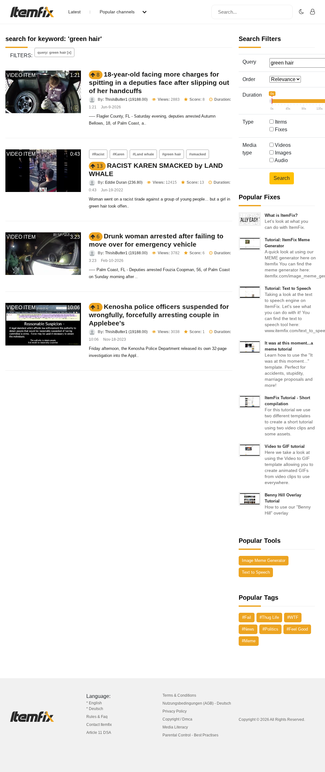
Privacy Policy (174, 711)
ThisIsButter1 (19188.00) (126, 99)
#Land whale (143, 154)
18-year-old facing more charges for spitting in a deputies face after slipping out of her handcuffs (159, 82)
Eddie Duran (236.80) (124, 182)
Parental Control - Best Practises (190, 735)
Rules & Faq (97, 716)
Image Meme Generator (263, 560)
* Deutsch (94, 709)
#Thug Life (269, 617)
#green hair (171, 154)
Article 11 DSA (98, 732)
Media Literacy (175, 727)
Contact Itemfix (99, 724)
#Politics (270, 629)
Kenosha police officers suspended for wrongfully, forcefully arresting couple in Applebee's (159, 315)
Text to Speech (256, 572)
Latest (74, 11)
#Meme (248, 641)
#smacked (197, 154)
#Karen (118, 154)
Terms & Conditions (179, 695)
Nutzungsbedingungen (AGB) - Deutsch (196, 703)
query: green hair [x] (54, 52)
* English (94, 703)
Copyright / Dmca (177, 719)
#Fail (246, 617)
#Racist (98, 154)
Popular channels (118, 11)
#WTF (292, 617)
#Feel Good (297, 629)
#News (248, 629)
